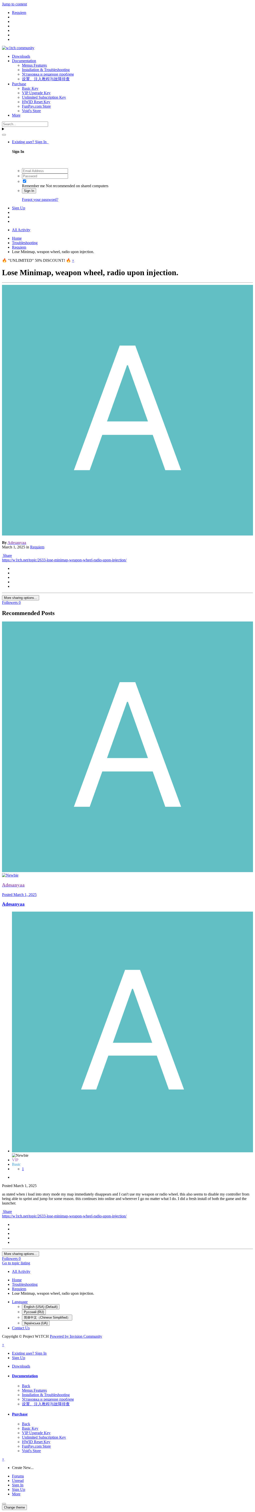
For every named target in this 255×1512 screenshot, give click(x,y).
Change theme (14, 1507)
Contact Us (21, 1328)
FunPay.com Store (36, 106)
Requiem (37, 547)
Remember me (33, 186)
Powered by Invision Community (76, 1336)
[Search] (4, 134)
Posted (19, 894)
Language (20, 1302)
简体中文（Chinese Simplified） (47, 1317)
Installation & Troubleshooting (46, 70)
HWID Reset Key (36, 102)
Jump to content (14, 4)
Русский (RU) (34, 1312)
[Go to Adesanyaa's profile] (127, 534)
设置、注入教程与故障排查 (46, 79)
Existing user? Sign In (30, 142)
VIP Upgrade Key (36, 93)
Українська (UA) (36, 1323)
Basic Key (30, 88)
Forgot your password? (40, 199)
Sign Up (18, 208)
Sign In (29, 191)
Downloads (21, 56)
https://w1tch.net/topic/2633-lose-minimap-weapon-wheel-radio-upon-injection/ (64, 560)
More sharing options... (20, 598)
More (16, 115)
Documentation (24, 61)
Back (26, 1386)
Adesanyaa (13, 904)
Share (7, 555)
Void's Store (31, 111)
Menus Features (34, 65)
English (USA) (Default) (41, 1307)
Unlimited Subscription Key (44, 97)
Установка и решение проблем (48, 74)
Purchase (19, 84)
